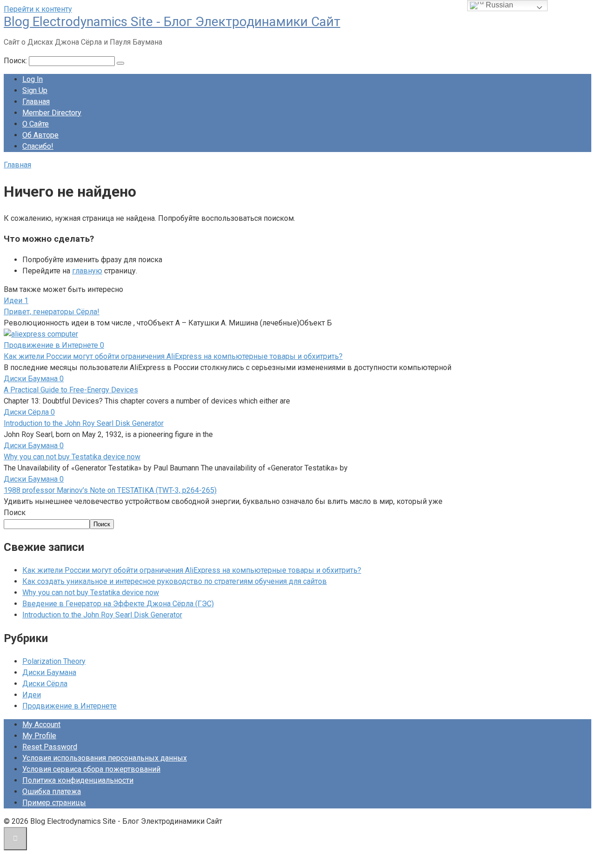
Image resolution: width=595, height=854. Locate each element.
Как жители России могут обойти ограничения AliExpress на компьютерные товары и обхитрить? (173, 356)
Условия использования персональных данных (104, 758)
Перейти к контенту (38, 9)
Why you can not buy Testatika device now (72, 456)
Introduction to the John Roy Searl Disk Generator (84, 423)
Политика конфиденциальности (77, 780)
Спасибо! (37, 146)
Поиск (15, 512)
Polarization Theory (54, 661)
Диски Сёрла (44, 683)
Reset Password (49, 746)
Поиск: (16, 60)
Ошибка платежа (51, 791)
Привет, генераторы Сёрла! (51, 311)
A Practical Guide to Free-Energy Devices (71, 389)
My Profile (39, 735)
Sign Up (34, 90)
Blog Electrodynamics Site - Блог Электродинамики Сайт (172, 21)
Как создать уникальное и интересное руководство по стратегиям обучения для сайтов (174, 581)
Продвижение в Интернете (69, 706)
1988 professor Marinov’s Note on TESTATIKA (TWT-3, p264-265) (110, 490)
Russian (498, 5)
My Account (41, 724)
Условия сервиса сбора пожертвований (91, 769)
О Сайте (35, 123)
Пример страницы (54, 802)
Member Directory (51, 112)
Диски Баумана (49, 672)
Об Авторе (40, 135)
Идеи (31, 694)
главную (87, 270)
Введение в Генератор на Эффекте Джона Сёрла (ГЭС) (118, 603)
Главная (36, 101)
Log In (32, 79)
